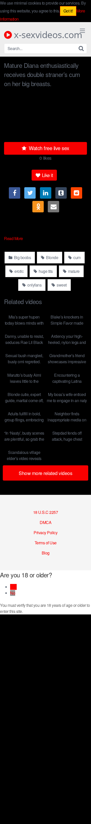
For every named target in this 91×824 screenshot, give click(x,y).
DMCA (45, 522)
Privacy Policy (45, 532)
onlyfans (34, 285)
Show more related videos (45, 472)
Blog (46, 553)
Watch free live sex (48, 148)
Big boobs (22, 257)
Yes (13, 587)
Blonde (51, 257)
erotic (19, 271)
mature (73, 271)
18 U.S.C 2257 (45, 512)
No (12, 593)
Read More (14, 238)
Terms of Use (46, 543)
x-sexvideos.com (47, 34)
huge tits (45, 271)
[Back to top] (82, 813)
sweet (61, 285)
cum (77, 257)
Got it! (68, 11)
